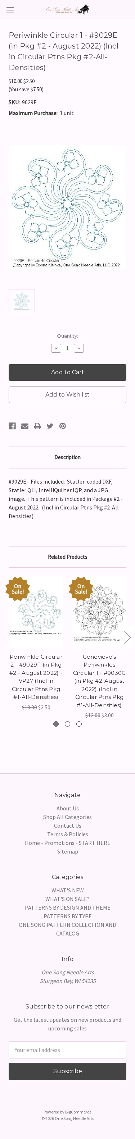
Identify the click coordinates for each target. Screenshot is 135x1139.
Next (127, 637)
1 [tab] (56, 724)
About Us (68, 808)
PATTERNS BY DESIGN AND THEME (68, 907)
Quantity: (67, 336)
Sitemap (67, 851)
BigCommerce (78, 1112)
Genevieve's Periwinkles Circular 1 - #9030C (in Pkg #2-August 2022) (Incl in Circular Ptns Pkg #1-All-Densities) (99, 681)
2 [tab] (67, 724)
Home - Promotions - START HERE (68, 842)
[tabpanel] (36, 643)
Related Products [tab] (67, 556)
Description (67, 457)
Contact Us (67, 825)
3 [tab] (79, 724)
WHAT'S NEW (67, 890)
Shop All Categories (67, 816)
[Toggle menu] (10, 10)
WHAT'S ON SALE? (67, 898)
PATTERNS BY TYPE (68, 916)
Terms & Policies (67, 834)
